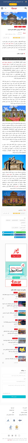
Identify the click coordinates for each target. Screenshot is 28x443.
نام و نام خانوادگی (22, 373)
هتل (13, 412)
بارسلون (16, 301)
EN (5, 8)
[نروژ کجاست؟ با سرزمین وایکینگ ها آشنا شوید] (22, 322)
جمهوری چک (15, 338)
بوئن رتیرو (9, 174)
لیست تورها (14, 4)
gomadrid (23, 222)
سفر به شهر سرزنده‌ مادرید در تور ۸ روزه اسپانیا (14, 59)
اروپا (24, 26)
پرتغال (16, 311)
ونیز (16, 356)
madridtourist (22, 220)
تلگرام (24, 237)
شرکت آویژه (10, 440)
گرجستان (15, 292)
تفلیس (16, 329)
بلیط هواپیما (11, 410)
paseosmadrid (15, 220)
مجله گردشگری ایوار (23, 414)
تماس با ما (25, 408)
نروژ (16, 320)
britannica (8, 220)
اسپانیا (20, 26)
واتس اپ (23, 232)
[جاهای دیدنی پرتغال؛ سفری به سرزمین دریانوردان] (22, 313)
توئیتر (12, 232)
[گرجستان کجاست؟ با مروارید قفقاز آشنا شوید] (22, 295)
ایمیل (25, 379)
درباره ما (25, 410)
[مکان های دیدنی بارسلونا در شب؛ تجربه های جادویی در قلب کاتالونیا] (22, 304)
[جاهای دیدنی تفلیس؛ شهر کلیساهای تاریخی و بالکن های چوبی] (22, 331)
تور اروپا (12, 408)
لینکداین (11, 234)
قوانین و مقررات (24, 412)
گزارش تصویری (22, 227)
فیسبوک (23, 234)
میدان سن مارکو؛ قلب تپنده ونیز (11, 358)
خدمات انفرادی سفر (10, 414)
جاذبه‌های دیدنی (15, 227)
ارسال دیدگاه (14, 397)
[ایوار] (14, 8)
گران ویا (16, 186)
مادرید (16, 26)
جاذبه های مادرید (9, 43)
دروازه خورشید (6, 64)
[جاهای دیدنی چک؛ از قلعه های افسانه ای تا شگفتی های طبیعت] (22, 340)
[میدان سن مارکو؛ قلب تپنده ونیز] (22, 359)
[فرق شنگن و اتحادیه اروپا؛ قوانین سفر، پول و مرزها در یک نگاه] (22, 349)
